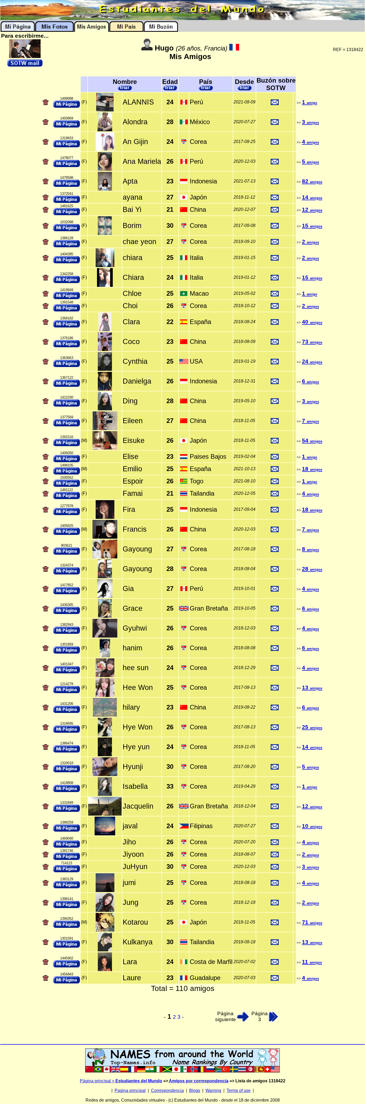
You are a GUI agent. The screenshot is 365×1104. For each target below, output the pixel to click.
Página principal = (121, 1081)
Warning (213, 1090)
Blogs (194, 1090)
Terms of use (239, 1090)
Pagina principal (130, 1090)
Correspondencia (167, 1090)
